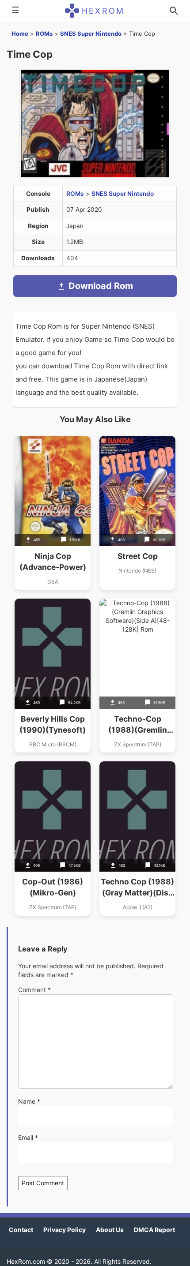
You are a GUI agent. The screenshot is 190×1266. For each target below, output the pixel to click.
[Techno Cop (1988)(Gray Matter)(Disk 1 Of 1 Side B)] (137, 838)
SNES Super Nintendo (91, 33)
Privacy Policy (64, 1229)
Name (29, 1101)
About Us (110, 1229)
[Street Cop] (137, 513)
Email (28, 1137)
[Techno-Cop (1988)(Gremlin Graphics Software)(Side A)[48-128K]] (137, 676)
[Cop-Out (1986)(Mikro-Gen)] (53, 838)
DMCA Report (154, 1229)
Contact (21, 1229)
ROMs (44, 33)
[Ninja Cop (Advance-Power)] (53, 513)
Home (19, 33)
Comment (34, 989)
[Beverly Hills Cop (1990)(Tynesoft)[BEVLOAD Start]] (53, 676)
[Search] (173, 10)
